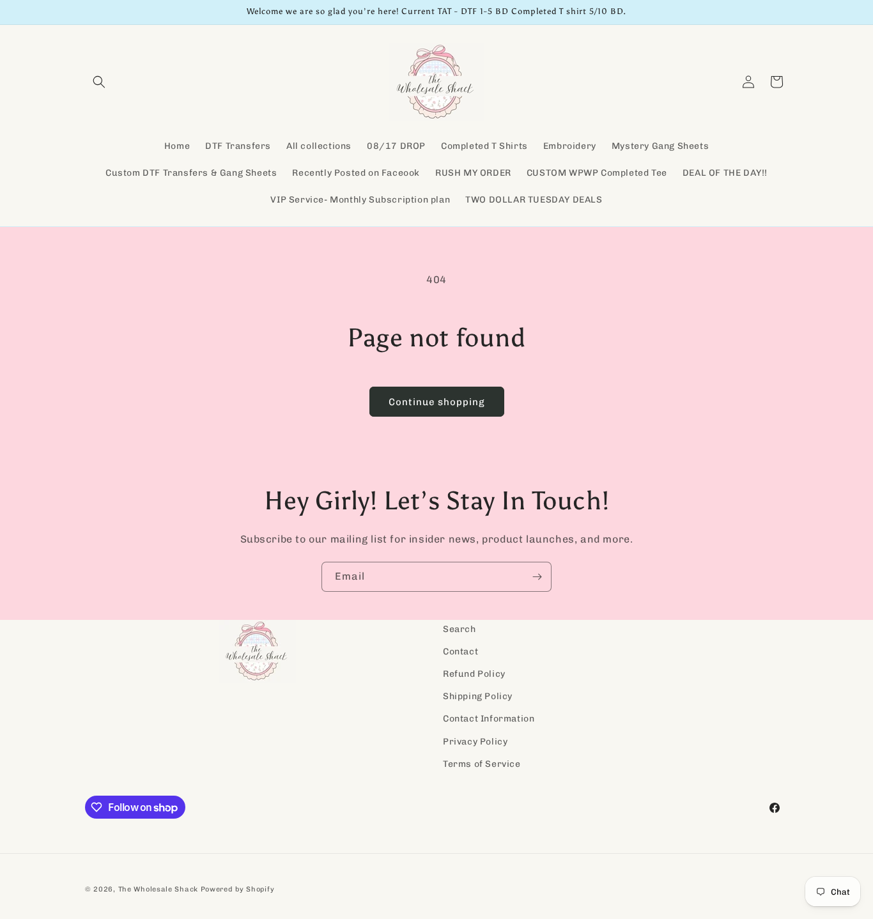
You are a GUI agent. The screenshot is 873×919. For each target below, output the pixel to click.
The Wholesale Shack (158, 889)
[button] (99, 82)
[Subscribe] (537, 577)
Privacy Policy (475, 741)
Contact (460, 651)
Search (459, 629)
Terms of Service (482, 764)
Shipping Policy (478, 696)
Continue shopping (437, 402)
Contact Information (488, 719)
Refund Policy (474, 673)
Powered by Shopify (238, 889)
